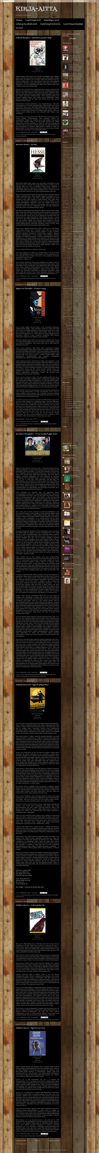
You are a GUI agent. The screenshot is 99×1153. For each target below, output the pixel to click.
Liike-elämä (70, 257)
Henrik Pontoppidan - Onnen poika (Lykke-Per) (36, 434)
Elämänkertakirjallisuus (67, 176)
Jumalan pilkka (67, 220)
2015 (65, 385)
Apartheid (74, 148)
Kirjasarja (64, 242)
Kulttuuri (64, 250)
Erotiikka (81, 178)
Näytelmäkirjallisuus (66, 293)
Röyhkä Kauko (70, 328)
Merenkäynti (65, 272)
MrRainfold (74, 445)
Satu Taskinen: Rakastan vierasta (75, 477)
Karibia (76, 226)
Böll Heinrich (66, 162)
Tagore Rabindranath (67, 353)
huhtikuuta (68, 393)
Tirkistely (72, 357)
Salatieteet (79, 331)
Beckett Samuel (78, 153)
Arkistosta (64, 150)
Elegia (67, 173)
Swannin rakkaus (75, 350)
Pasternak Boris (73, 299)
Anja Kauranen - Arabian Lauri (75, 92)
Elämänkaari (78, 175)
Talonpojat (80, 353)
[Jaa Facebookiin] (45, 132)
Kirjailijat (80, 241)
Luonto (65, 260)
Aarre (67, 144)
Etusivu (19, 20)
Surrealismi (79, 349)
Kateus (78, 229)
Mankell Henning (76, 264)
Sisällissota (80, 340)
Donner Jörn (65, 170)
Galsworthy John (66, 188)
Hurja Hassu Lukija (69, 519)
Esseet (77, 179)
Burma (82, 160)
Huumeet (72, 204)
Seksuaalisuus (70, 335)
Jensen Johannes (79, 216)
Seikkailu (64, 335)
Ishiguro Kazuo (71, 210)
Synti (81, 350)
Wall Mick (64, 374)
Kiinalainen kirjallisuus (67, 239)
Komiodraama (78, 244)
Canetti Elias (73, 162)
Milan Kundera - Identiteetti (75, 83)
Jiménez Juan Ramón (66, 217)
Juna (72, 220)
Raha (64, 315)
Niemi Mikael (78, 286)
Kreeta (64, 248)
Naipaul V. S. (81, 282)
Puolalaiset (65, 313)
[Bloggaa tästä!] (42, 132)
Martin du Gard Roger (78, 266)
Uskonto (54, 1019)
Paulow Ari (65, 300)
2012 (65, 422)
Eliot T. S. (73, 173)
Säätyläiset (73, 352)
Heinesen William (76, 197)
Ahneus (70, 145)
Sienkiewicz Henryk (78, 337)
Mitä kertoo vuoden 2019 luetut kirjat (75, 521)
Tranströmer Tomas (78, 360)
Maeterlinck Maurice (75, 263)
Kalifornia (38, 895)
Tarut (77, 354)
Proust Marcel (75, 309)
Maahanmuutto (73, 261)
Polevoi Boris (73, 304)
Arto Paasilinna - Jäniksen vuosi (76, 101)
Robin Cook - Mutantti (74, 64)
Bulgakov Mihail (71, 160)
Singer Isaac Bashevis (72, 340)
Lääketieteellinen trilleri (77, 260)
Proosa (64, 309)
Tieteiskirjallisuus (66, 357)
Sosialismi (74, 344)
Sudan (81, 347)
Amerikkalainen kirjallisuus (27, 423)
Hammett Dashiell (32, 895)
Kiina (81, 238)
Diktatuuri (72, 169)
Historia (79, 201)
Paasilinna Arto (74, 296)
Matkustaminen (65, 269)
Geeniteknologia (65, 190)
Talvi (63, 354)
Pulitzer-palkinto (67, 310)
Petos (41, 1136)
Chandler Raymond (37, 423)
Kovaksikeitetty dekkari (47, 423)
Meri (70, 272)
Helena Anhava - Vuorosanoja (73, 547)
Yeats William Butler (68, 376)
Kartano (70, 228)
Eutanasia (77, 182)
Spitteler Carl (80, 346)
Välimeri (80, 372)
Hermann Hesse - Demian (26, 144)
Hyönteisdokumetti (54, 723)
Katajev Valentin (67, 229)
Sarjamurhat (65, 334)
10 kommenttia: (34, 276)
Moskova (74, 277)
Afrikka (78, 144)
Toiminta (77, 357)
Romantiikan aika (78, 322)
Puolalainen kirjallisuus (76, 312)
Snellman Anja (65, 343)
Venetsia (79, 369)
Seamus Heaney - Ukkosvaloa (75, 73)
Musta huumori (73, 280)
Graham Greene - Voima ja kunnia (30, 905)
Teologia (72, 356)
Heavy (70, 197)
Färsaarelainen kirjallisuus (76, 187)
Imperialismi (73, 207)
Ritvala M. (68, 321)
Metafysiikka (79, 272)
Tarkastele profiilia (74, 447)
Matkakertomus (78, 267)
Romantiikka (65, 324)
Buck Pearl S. (65, 160)
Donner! (19, 28)
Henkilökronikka (28, 674)
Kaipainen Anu (67, 223)
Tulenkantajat (72, 363)
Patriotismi (80, 299)
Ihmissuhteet (35, 674)
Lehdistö (80, 254)
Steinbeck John (66, 347)
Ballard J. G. (70, 153)
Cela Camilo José (66, 163)
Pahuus (80, 296)
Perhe (64, 301)
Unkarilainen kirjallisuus (67, 366)
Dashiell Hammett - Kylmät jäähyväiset (32, 685)
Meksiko (50, 1019)
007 (63, 144)
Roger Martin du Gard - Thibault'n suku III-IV (74, 46)
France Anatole (66, 187)
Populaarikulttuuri (74, 306)
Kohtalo (38, 1136)
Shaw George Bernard (68, 337)
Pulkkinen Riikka (66, 312)
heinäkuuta (68, 386)
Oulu (65, 296)
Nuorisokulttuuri (65, 291)
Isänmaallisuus (79, 212)
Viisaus (74, 371)
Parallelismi (73, 297)
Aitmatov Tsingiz (79, 145)
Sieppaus (64, 338)
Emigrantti (78, 176)
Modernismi (65, 276)
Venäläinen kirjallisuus (67, 371)
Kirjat (69, 242)
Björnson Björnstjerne (75, 156)
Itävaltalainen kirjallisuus (67, 215)
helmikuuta (68, 397)
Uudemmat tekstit (21, 1141)
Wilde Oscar (77, 374)
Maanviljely (80, 261)
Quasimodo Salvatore (78, 313)
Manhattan (69, 264)
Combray (79, 166)
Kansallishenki (42, 674)
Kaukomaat (67, 231)
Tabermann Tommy (80, 352)
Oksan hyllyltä (67, 493)
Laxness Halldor (79, 252)
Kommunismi (65, 245)
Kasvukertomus (80, 228)
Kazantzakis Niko (77, 235)
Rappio (80, 316)
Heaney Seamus (65, 197)
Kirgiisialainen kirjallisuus (72, 241)
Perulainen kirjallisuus (70, 301)
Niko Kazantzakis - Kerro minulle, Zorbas (74, 121)
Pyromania (70, 313)
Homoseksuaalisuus (66, 203)
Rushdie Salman (74, 326)
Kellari (76, 236)
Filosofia (80, 184)
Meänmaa (64, 273)
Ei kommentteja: (35, 421)
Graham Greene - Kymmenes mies (30, 1028)
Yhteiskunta (43, 676)
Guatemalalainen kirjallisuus (68, 194)
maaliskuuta (68, 395)
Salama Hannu (79, 329)
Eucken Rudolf (66, 182)
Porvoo (80, 307)
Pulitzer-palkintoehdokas (77, 310)
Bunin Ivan (77, 160)
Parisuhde (78, 297)
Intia (82, 207)
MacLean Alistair (66, 263)
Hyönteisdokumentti (69, 545)
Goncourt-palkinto (25, 134)
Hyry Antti (70, 206)
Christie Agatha (71, 165)
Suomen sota (72, 349)
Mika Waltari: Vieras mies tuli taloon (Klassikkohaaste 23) (75, 504)
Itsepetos (80, 213)
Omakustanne (65, 294)
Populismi (80, 306)
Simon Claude (65, 340)
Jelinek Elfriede (71, 216)
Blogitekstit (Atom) (23, 1143)
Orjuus (75, 294)
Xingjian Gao (76, 375)
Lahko (65, 252)
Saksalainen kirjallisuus (69, 330)
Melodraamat (79, 270)
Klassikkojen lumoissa (69, 528)
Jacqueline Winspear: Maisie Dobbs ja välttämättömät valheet (75, 469)
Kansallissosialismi (66, 226)
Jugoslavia (70, 219)
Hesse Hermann (24, 278)
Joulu (81, 217)
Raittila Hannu (71, 315)
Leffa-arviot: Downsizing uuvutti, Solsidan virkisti (75, 556)
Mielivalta (70, 273)
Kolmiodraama (79, 242)
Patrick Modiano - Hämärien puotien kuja (34, 38)
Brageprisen (65, 159)
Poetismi (75, 303)
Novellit (53, 895)
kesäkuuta (68, 389)
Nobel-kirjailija (51, 134)
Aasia (70, 144)
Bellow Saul (75, 154)
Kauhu (82, 229)
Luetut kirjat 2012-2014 (50, 24)
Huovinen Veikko (66, 204)
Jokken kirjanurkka (69, 457)
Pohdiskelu (80, 303)
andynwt (54, 1150)
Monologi (77, 276)
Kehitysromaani (39, 278)
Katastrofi (73, 229)
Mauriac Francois (73, 269)
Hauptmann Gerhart (73, 195)
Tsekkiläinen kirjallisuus (67, 362)
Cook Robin (72, 167)
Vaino (57, 1019)
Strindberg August (74, 347)
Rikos (17, 425)
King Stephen (76, 239)
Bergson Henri (66, 156)
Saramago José (73, 332)
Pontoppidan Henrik (24, 676)
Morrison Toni (69, 277)
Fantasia (69, 184)
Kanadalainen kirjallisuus (67, 225)
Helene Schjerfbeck (69, 198)
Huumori (77, 204)
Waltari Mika (70, 374)
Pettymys (64, 303)
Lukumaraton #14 (73, 511)
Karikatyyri (81, 226)
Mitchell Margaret (70, 274)
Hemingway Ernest (78, 198)
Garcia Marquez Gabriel (76, 188)
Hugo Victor (79, 203)
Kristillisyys (80, 248)
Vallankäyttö (67, 369)
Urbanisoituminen (76, 366)
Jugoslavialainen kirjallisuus (78, 219)
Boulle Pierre (78, 157)
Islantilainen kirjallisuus (79, 210)
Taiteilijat (74, 353)
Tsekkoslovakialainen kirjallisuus (77, 362)
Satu (73, 334)
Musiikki (68, 280)
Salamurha (64, 331)
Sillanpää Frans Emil (78, 338)
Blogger (65, 1150)
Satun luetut (67, 537)
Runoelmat (76, 324)
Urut (81, 366)
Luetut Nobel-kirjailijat (73, 24)
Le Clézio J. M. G (66, 254)
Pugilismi (81, 309)
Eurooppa (72, 182)
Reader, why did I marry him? (71, 475)
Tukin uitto (66, 363)
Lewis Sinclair (79, 255)
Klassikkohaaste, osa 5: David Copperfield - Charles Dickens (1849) (73, 565)
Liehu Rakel (65, 257)
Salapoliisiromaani (23, 425)
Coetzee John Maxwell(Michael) (69, 166)
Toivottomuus (72, 359)
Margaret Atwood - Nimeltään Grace (74, 579)
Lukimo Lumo (67, 577)
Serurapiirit (76, 335)
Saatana (76, 328)
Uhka (69, 365)
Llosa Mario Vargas (70, 258)
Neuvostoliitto (69, 285)
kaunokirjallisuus (33, 134)
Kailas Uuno (81, 222)
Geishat (71, 190)
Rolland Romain (79, 321)
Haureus (80, 195)
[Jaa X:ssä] (43, 132)
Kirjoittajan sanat (51, 20)
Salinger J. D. (65, 332)
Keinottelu (72, 236)
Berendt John (81, 154)
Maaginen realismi (66, 261)
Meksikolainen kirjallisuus (68, 270)
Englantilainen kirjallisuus (26, 1019)
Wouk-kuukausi (69, 375)
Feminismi (74, 184)
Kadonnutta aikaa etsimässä (72, 222)
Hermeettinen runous (74, 200)
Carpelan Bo (79, 162)
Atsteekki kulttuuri (66, 151)
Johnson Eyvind (75, 217)
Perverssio (77, 301)
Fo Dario (80, 185)
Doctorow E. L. (79, 169)
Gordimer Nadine (78, 191)
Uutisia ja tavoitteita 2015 (26, 24)
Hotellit (73, 203)
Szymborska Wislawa (66, 352)
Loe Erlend (78, 258)
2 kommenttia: (34, 672)
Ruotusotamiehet (65, 326)
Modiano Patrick (40, 134)
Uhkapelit (73, 365)
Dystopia (69, 172)
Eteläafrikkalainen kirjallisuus (78, 181)
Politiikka (80, 304)
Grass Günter (65, 192)
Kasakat (74, 228)
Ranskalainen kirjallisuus (21, 136)
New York (72, 286)
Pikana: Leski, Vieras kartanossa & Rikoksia (74, 538)
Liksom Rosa (76, 257)
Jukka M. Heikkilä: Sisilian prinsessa (75, 486)
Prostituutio (69, 309)
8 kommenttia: (34, 132)
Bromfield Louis (79, 159)
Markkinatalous (70, 266)
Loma (82, 258)
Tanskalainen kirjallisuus (34, 676)
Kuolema (76, 250)
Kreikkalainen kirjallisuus (71, 248)
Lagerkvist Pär (73, 251)
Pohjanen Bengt (66, 304)
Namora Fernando (67, 283)
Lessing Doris (72, 255)
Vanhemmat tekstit (53, 1141)
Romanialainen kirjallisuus (67, 322)
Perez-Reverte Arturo (78, 300)
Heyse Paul (72, 201)
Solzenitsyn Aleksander (67, 344)
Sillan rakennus (70, 338)
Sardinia (79, 332)
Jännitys (64, 222)
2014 (65, 418)
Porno (64, 307)
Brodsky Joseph (71, 159)
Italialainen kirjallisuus (67, 213)
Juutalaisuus (78, 220)
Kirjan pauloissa (68, 501)
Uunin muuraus (70, 368)
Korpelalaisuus (72, 245)
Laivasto (68, 252)
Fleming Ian (73, 185)
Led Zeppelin (74, 254)
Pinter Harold (69, 303)
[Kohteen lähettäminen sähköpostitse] (40, 132)
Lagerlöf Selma (80, 251)
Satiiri (70, 334)
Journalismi (65, 219)
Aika (73, 145)
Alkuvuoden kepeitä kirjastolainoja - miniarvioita (74, 495)
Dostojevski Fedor (72, 170)
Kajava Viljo (74, 223)
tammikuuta (68, 399)
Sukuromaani (65, 349)
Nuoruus (71, 291)
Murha (64, 280)
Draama (22, 674)
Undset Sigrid (79, 365)
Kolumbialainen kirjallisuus (68, 244)
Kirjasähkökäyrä (68, 466)
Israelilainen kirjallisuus (68, 212)
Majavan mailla (73, 459)
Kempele (69, 238)
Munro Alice (79, 279)
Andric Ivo (69, 148)
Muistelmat (80, 277)
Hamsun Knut (65, 195)
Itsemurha (75, 213)
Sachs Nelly (81, 328)
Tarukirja (66, 484)
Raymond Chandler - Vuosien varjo (31, 288)
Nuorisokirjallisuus (78, 290)
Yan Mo (81, 375)
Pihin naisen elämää (68, 554)
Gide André (76, 190)
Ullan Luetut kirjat (68, 568)
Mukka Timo (73, 279)
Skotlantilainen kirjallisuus (76, 341)
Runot (82, 324)
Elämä (71, 175)
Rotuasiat (70, 324)
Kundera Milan (70, 250)
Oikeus (80, 293)
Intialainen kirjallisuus (68, 209)
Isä (74, 212)
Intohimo (75, 209)
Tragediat (70, 360)
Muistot (68, 279)
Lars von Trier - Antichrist (75, 529)
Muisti (46, 134)
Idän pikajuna (78, 206)
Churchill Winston (79, 165)
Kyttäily (54, 423)
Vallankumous (80, 368)
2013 (65, 420)
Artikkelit (70, 150)
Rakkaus (79, 315)
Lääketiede (70, 260)
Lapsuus (73, 252)
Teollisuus (66, 356)
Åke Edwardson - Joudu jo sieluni (74, 130)
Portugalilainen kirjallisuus (72, 307)
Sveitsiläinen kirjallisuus (67, 350)
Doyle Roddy (79, 170)
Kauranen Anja (78, 233)
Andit (65, 148)
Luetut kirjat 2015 (33, 20)
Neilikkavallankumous (75, 283)
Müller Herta (66, 282)
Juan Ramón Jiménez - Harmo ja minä (76, 111)
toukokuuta (68, 391)
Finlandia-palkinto (66, 185)
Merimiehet (74, 272)
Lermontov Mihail (66, 255)
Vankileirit (45, 1136)
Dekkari (79, 168)
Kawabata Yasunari (66, 235)
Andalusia (81, 147)
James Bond (75, 215)
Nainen (76, 282)
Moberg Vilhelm (79, 274)
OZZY (69, 296)
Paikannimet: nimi (66, 297)
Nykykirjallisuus (78, 291)
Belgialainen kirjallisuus (67, 154)
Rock (73, 321)
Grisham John (79, 192)
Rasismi (64, 318)
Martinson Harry (68, 267)
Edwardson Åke (76, 172)
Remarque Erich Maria (72, 318)
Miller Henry (76, 273)
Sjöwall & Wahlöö (66, 341)
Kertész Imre (75, 238)
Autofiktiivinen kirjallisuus (74, 151)
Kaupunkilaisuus (70, 233)
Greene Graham (36, 1019)
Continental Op (24, 895)
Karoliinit (65, 228)
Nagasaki (71, 282)
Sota (68, 346)
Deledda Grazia (66, 169)
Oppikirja (70, 294)
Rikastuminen (70, 319)
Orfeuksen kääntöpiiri (69, 563)
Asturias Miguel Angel (78, 150)
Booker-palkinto (71, 157)
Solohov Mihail (79, 343)
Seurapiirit (81, 335)
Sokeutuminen (72, 343)
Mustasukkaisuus (80, 280)
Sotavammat (75, 346)
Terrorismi (79, 356)
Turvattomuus (79, 363)
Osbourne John (80, 294)
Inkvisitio (78, 207)
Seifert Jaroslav (79, 334)
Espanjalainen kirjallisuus (69, 179)
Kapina (72, 226)
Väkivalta (75, 372)
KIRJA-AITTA (36, 9)
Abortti (74, 144)
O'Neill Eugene (74, 293)
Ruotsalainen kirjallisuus (73, 325)
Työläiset (64, 365)
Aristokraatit (80, 148)
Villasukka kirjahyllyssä (69, 510)
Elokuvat (27, 1136)
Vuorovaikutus (69, 372)
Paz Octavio (70, 300)
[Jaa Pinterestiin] (46, 132)
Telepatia (81, 354)
